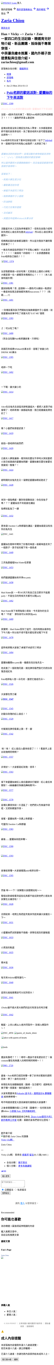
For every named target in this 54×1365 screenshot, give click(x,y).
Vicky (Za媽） (7, 1140)
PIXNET (13, 1323)
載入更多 (5, 1176)
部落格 (10, 77)
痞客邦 (25, 1155)
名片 (9, 81)
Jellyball (48, 140)
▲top (3, 1171)
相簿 (9, 74)
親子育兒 (22, 1162)
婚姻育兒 (23, 69)
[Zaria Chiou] (2, 1258)
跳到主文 (5, 28)
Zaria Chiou (12, 20)
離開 (16, 1359)
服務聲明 (30, 1326)
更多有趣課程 (25, 1166)
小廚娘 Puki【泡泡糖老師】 (23, 1111)
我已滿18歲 (6, 1359)
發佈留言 (5, 1193)
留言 (31, 1155)
